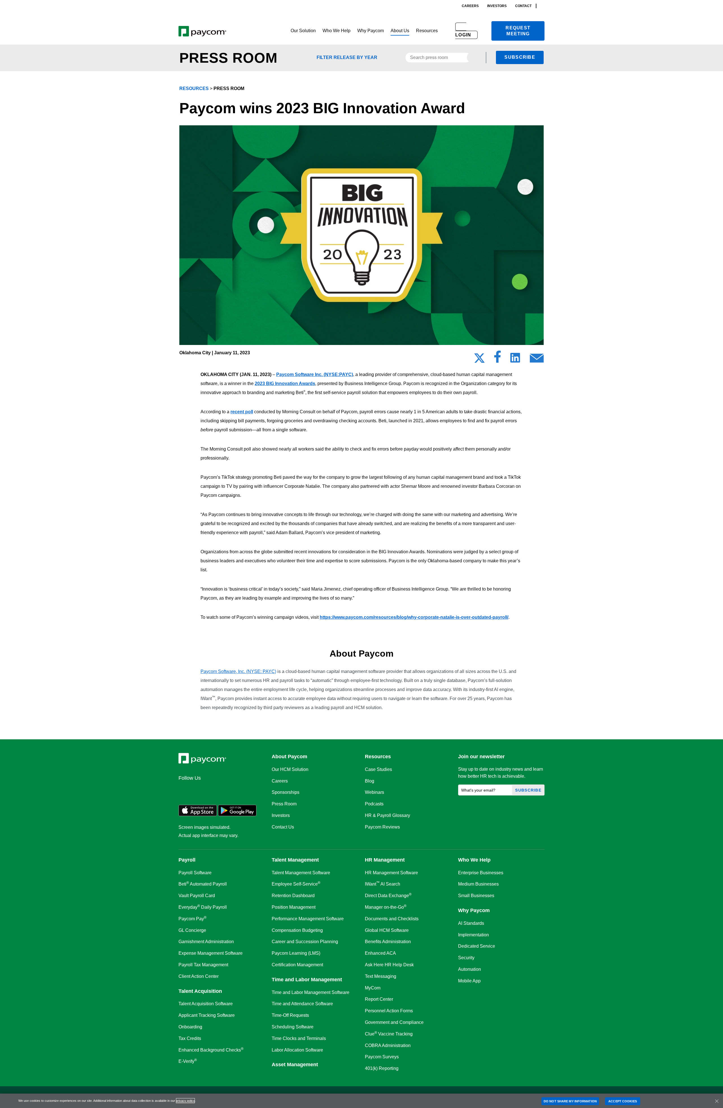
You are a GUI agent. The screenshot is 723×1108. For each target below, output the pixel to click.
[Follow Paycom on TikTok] (252, 790)
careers (470, 6)
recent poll (241, 411)
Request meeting (518, 30)
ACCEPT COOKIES (622, 1101)
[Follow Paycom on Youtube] (239, 790)
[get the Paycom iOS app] (197, 814)
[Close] (717, 1101)
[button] (303, 31)
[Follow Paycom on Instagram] (225, 790)
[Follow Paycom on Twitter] (198, 790)
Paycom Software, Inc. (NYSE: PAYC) (238, 671)
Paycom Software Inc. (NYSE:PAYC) (314, 374)
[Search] (543, 6)
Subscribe (519, 57)
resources (194, 88)
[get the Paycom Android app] (237, 814)
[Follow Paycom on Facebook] (212, 790)
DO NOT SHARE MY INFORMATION (570, 1101)
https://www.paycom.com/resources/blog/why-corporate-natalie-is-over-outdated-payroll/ (414, 617)
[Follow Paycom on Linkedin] (184, 790)
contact (523, 6)
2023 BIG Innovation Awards (285, 383)
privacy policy (185, 1100)
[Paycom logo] (202, 31)
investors (497, 6)
